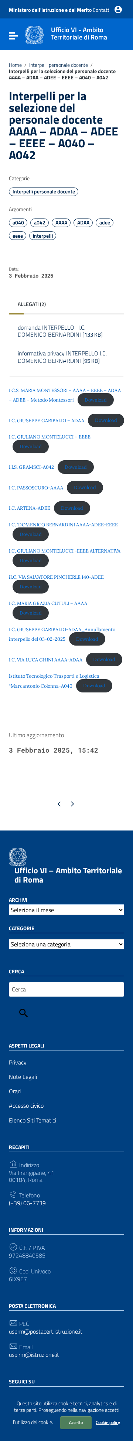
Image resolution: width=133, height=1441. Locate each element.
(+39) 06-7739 (27, 1203)
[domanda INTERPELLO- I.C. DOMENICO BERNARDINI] (66, 344)
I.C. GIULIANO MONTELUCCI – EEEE (50, 437)
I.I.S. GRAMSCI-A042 (31, 467)
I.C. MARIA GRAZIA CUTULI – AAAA (48, 603)
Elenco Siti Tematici (32, 1120)
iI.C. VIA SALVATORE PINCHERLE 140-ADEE (56, 577)
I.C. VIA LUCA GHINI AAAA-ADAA (45, 659)
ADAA (83, 223)
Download (96, 400)
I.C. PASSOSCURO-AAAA (36, 487)
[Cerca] (23, 1013)
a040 (18, 223)
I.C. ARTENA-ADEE (29, 508)
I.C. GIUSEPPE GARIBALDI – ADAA (46, 420)
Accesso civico (26, 1105)
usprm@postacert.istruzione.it (45, 1331)
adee (104, 223)
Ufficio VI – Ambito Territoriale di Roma (68, 875)
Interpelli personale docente (58, 65)
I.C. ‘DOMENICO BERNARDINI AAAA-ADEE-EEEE (63, 525)
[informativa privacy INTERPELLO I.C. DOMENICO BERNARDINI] (66, 370)
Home (15, 65)
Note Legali (23, 1076)
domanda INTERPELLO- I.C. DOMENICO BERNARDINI (60, 331)
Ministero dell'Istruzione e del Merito (50, 10)
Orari (15, 1091)
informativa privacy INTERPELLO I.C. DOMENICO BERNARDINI (62, 357)
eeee (18, 236)
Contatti (101, 10)
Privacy (18, 1062)
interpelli (43, 236)
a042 (39, 223)
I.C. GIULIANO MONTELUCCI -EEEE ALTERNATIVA (64, 551)
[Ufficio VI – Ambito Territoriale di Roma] (34, 34)
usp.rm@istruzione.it (34, 1354)
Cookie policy (108, 1422)
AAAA (61, 223)
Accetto (76, 1422)
